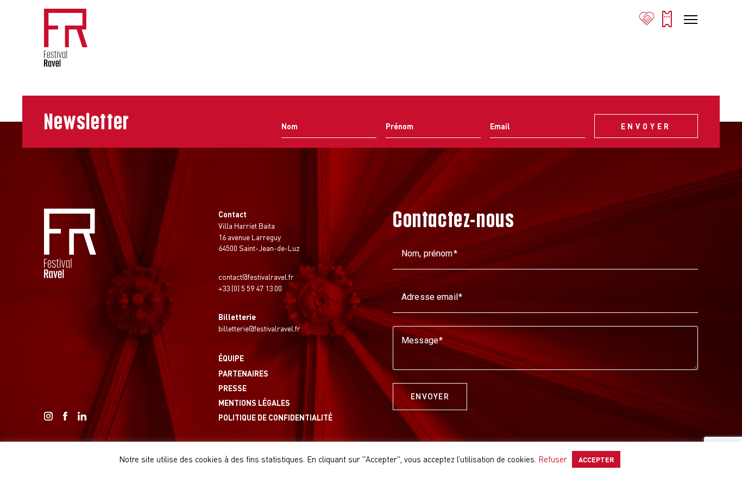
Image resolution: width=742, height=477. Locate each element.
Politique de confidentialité (275, 417)
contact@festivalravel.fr (256, 276)
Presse (232, 388)
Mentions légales (254, 402)
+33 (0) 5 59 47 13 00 (250, 288)
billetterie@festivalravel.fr (259, 328)
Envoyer (430, 396)
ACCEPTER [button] (596, 459)
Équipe (231, 358)
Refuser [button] (552, 459)
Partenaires (243, 373)
